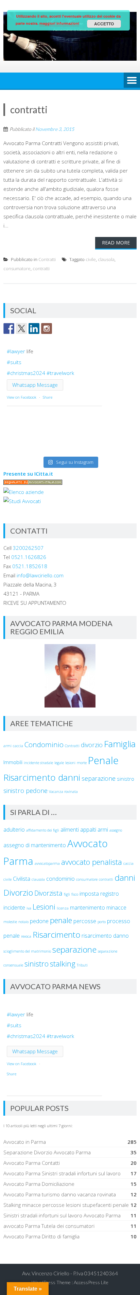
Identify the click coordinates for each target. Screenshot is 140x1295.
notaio (23, 921)
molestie (10, 921)
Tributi (82, 965)
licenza (63, 908)
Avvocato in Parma (24, 1141)
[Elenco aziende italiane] (23, 492)
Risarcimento (56, 934)
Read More (116, 242)
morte (82, 762)
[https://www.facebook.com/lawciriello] (8, 328)
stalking (62, 963)
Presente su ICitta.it (28, 473)
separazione (99, 778)
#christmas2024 (26, 373)
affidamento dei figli (42, 830)
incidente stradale (38, 762)
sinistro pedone (25, 790)
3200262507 (28, 547)
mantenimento (87, 907)
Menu (132, 81)
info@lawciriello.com (40, 575)
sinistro (125, 778)
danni (125, 877)
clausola (106, 259)
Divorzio (18, 892)
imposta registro (99, 893)
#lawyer (16, 351)
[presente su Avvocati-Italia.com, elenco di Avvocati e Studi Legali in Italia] (32, 482)
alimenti (69, 829)
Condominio (44, 744)
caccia (18, 745)
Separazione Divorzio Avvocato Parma (47, 1152)
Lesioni (44, 906)
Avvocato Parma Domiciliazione (38, 1183)
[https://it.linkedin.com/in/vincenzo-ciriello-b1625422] (34, 328)
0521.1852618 (29, 566)
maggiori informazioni (59, 23)
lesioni (70, 762)
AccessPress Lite (91, 1282)
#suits (14, 362)
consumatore (17, 268)
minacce (116, 907)
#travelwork (60, 373)
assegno (115, 830)
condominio (60, 878)
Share (47, 397)
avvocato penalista (91, 862)
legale (59, 762)
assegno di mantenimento (34, 845)
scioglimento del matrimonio (27, 951)
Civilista (21, 878)
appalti (88, 829)
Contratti (47, 259)
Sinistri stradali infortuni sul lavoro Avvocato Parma (62, 1215)
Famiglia (120, 744)
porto (102, 921)
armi (7, 745)
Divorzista (48, 893)
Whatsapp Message (35, 384)
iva (29, 908)
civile (91, 259)
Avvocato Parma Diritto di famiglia (41, 1236)
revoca (26, 936)
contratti (41, 268)
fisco (74, 894)
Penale (103, 760)
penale (61, 920)
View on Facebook (21, 397)
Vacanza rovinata (63, 791)
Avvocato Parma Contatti (31, 1162)
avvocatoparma (47, 863)
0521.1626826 (28, 557)
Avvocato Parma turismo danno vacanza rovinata (59, 1194)
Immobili (12, 762)
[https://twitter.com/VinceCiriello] (21, 328)
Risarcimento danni (41, 777)
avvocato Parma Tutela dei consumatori (48, 1225)
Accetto (104, 24)
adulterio (14, 829)
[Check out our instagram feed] (46, 328)
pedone (39, 921)
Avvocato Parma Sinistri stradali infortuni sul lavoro (62, 1173)
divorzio (92, 745)
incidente (14, 907)
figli (67, 894)
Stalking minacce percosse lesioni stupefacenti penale (66, 1204)
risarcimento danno (105, 935)
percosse (84, 921)
